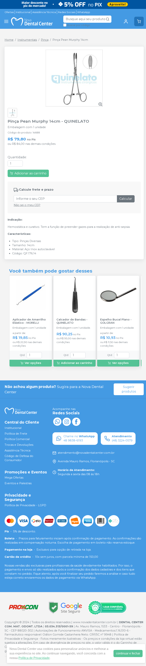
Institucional (23, 12)
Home (9, 40)
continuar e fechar (128, 653)
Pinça (44, 40)
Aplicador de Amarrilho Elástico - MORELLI (29, 321)
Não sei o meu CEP (27, 205)
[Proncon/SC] (24, 607)
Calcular (125, 199)
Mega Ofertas (14, 478)
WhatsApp (83, 12)
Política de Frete (16, 433)
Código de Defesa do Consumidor (19, 458)
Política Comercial (17, 439)
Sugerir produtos (129, 389)
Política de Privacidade (34, 658)
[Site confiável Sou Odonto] (107, 608)
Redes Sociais (66, 12)
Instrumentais (27, 40)
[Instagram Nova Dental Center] (66, 421)
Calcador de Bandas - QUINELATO (71, 321)
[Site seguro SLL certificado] (65, 607)
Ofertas (9, 12)
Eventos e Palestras (18, 483)
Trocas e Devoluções (19, 445)
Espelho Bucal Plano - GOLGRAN (116, 321)
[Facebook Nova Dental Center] (76, 421)
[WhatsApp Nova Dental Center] (57, 421)
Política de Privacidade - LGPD (25, 505)
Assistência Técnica (44, 12)
